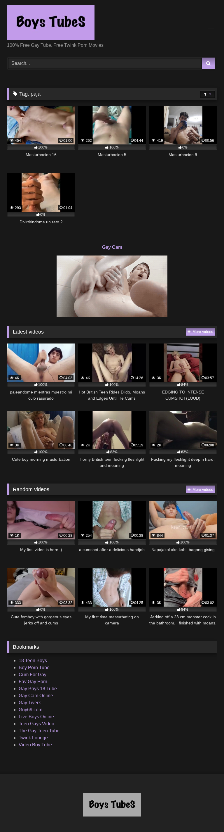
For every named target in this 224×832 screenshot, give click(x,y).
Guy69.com (30, 709)
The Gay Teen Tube (39, 730)
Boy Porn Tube (34, 667)
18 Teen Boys (33, 660)
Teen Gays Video (36, 723)
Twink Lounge (33, 737)
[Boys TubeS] (112, 23)
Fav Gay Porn (33, 681)
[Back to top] (206, 814)
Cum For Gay (32, 674)
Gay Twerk (30, 702)
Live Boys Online (36, 716)
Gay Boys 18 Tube (38, 688)
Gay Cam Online (36, 695)
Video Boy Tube (35, 744)
